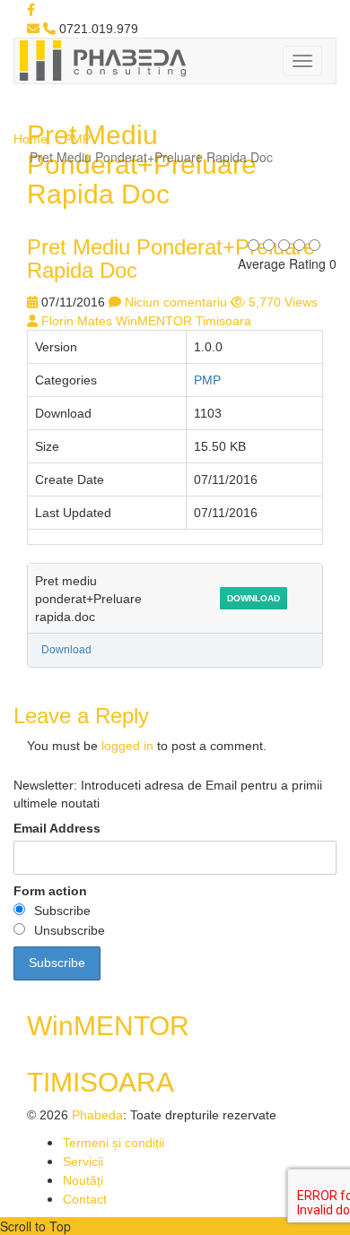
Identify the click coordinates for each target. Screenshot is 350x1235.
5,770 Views (283, 302)
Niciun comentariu (176, 302)
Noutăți (83, 1180)
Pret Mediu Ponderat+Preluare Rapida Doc (171, 258)
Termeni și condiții (113, 1143)
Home (30, 139)
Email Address (57, 828)
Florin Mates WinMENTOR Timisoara (146, 321)
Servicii (83, 1161)
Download (253, 598)
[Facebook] (31, 10)
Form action (50, 891)
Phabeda (97, 1115)
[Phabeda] (102, 59)
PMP (77, 139)
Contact (85, 1199)
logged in (127, 745)
